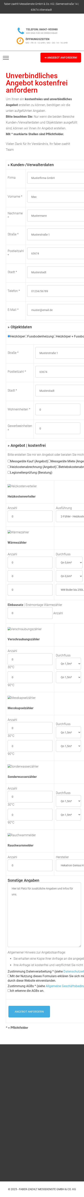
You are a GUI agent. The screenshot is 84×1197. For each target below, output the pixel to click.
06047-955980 (48, 29)
